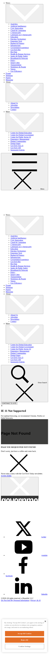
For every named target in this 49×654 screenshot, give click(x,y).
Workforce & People (18, 67)
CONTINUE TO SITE (9, 403)
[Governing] (9, 607)
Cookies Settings (24, 646)
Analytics (14, 24)
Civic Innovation (16, 28)
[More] (24, 13)
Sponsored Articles (17, 150)
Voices (12, 69)
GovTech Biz (15, 50)
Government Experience (19, 48)
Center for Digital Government (22, 135)
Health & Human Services (20, 54)
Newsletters (14, 107)
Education (14, 37)
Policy (12, 61)
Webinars (9, 76)
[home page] (24, 211)
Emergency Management (19, 139)
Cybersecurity (15, 33)
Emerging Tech (16, 41)
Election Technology (18, 39)
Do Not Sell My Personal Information (15, 600)
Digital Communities (18, 141)
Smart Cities (15, 63)
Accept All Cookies (25, 633)
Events (8, 73)
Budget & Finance (17, 43)
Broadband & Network (19, 58)
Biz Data (13, 52)
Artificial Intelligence (18, 26)
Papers (8, 78)
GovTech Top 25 (16, 146)
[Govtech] (9, 613)
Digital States (15, 144)
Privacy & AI (36, 600)
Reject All (24, 640)
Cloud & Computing (18, 30)
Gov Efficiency (16, 71)
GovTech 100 (15, 148)
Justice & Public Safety (19, 56)
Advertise (14, 105)
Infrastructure (15, 45)
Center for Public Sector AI (20, 137)
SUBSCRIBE (6, 476)
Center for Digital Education (21, 133)
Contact (13, 110)
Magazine (9, 80)
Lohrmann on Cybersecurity (21, 35)
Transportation (15, 65)
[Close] (45, 621)
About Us (14, 103)
